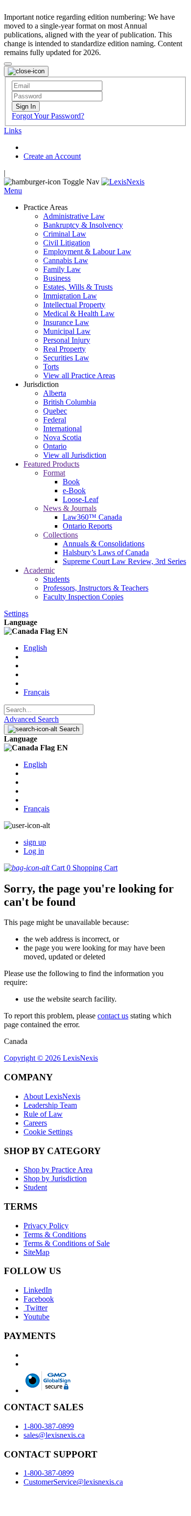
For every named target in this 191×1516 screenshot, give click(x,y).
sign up (35, 842)
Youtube (36, 1316)
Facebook (39, 1299)
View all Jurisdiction (74, 455)
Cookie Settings (48, 1132)
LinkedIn (38, 1290)
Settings (16, 613)
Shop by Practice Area (58, 1169)
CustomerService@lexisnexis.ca (73, 1482)
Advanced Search (31, 719)
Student (35, 1187)
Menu (13, 190)
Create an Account (52, 156)
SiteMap (36, 1252)
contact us (112, 1015)
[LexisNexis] (122, 182)
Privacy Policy (46, 1225)
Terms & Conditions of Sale (67, 1243)
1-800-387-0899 (49, 1426)
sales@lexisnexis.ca (54, 1435)
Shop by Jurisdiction (55, 1178)
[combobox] (49, 710)
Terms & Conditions (55, 1234)
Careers (35, 1123)
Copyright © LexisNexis (51, 1058)
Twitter (36, 1308)
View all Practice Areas (79, 375)
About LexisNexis (52, 1096)
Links (13, 130)
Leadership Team (50, 1105)
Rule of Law (43, 1114)
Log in (34, 851)
